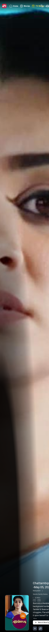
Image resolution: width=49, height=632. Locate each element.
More (35, 618)
